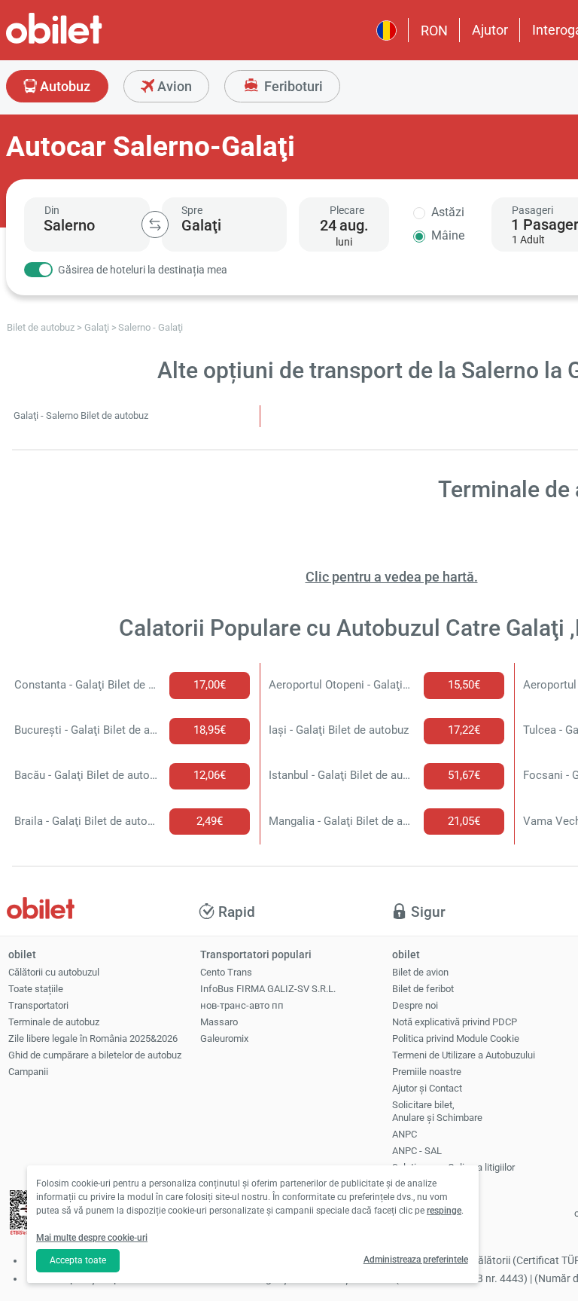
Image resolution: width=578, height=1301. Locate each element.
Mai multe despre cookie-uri (92, 1237)
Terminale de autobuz (53, 1022)
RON (434, 30)
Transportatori (38, 1005)
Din (51, 210)
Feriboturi (292, 86)
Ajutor (490, 30)
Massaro (219, 1022)
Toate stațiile (35, 988)
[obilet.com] (90, 42)
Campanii (28, 1071)
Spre (191, 210)
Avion (173, 86)
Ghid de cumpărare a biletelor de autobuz (94, 1055)
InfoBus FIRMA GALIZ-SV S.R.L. (268, 988)
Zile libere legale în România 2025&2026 (93, 1038)
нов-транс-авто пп (242, 1005)
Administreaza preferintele (416, 1259)
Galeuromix (224, 1038)
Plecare (347, 210)
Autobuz (63, 86)
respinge (444, 1210)
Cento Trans (226, 972)
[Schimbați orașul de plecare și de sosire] (155, 224)
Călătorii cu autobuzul (53, 972)
